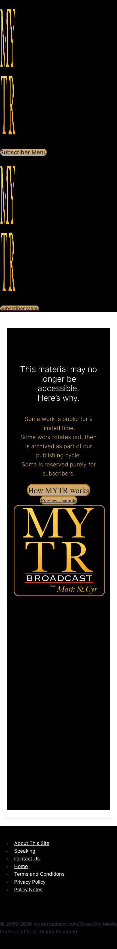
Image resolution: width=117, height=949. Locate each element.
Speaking (24, 851)
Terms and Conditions (39, 874)
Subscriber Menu (23, 152)
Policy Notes (28, 889)
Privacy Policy (29, 882)
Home (21, 866)
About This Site (31, 843)
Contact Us (27, 858)
